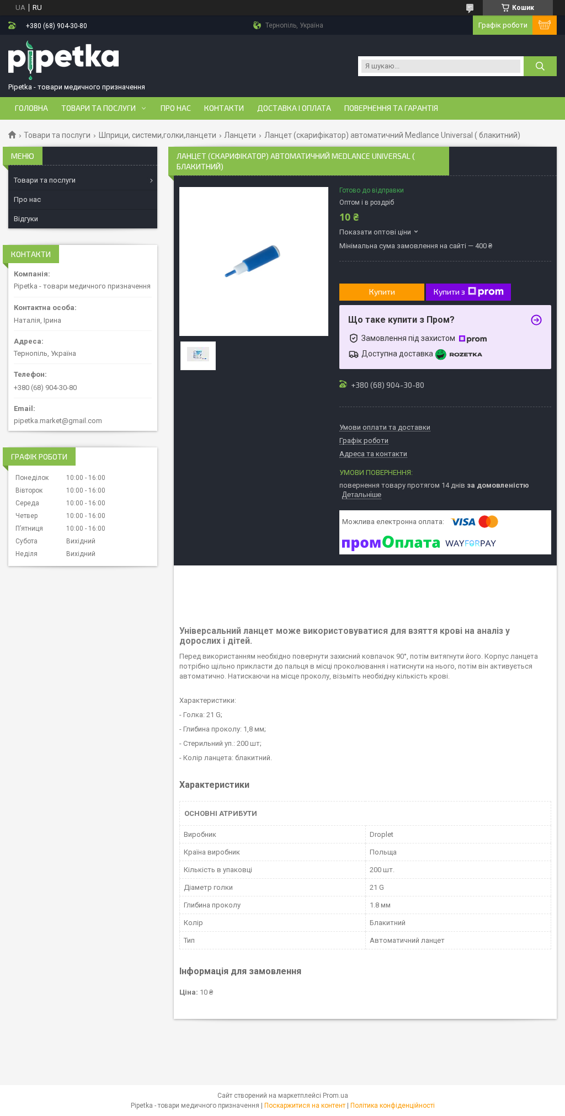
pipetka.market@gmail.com (58, 421)
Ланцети (240, 135)
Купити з (449, 291)
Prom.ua (335, 1095)
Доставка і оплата (294, 108)
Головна (31, 108)
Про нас (176, 108)
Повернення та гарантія (391, 108)
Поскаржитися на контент (304, 1105)
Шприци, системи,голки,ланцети (157, 135)
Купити (382, 291)
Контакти (224, 108)
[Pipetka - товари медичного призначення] (63, 61)
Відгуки (26, 219)
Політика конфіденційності (392, 1105)
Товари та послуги (98, 108)
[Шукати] (540, 66)
